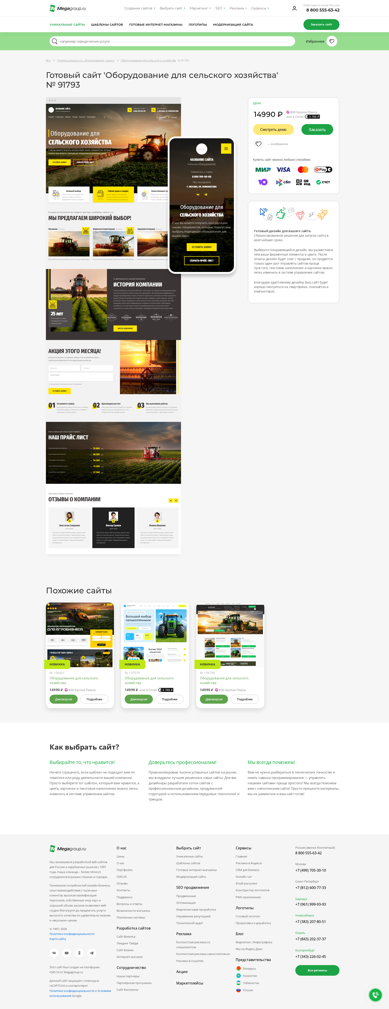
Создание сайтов (138, 8)
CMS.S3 (122, 877)
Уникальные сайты (67, 24)
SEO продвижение (192, 887)
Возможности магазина (133, 911)
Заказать (317, 129)
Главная (241, 856)
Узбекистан (251, 983)
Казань (300, 933)
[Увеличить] (105, 648)
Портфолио (125, 870)
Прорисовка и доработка (253, 923)
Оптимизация (186, 903)
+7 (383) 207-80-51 (310, 921)
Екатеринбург (305, 950)
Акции (182, 971)
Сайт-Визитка (126, 936)
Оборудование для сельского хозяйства (74, 680)
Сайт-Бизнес (125, 950)
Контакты (123, 890)
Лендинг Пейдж (127, 943)
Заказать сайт (321, 24)
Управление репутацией (193, 916)
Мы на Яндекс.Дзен (249, 949)
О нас (120, 863)
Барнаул (301, 899)
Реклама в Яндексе (249, 863)
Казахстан (250, 976)
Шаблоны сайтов (107, 24)
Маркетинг (199, 8)
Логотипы (198, 24)
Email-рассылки (246, 883)
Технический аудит (189, 923)
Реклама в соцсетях (190, 961)
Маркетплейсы (189, 983)
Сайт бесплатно (127, 990)
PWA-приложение (248, 897)
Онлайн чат (244, 877)
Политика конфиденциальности (72, 934)
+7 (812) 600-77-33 (310, 887)
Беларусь (249, 968)
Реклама (237, 8)
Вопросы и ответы (129, 904)
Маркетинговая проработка (196, 909)
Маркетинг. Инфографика (254, 942)
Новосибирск (304, 915)
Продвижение (186, 896)
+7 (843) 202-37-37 (310, 938)
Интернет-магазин (130, 957)
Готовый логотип (248, 916)
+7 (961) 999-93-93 (310, 904)
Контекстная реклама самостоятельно (203, 954)
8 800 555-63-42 (322, 10)
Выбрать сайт (171, 8)
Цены (120, 856)
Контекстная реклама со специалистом (193, 944)
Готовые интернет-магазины (155, 24)
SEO (218, 8)
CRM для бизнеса (247, 870)
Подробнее (94, 699)
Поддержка (124, 897)
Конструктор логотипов (252, 890)
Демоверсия (63, 699)
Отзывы (122, 883)
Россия (248, 990)
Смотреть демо (273, 129)
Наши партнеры (128, 976)
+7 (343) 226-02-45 (310, 956)
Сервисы (258, 8)
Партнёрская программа (134, 983)
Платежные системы (131, 917)
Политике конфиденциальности (72, 991)
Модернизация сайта (233, 24)
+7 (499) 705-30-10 (310, 870)
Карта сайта (58, 939)
